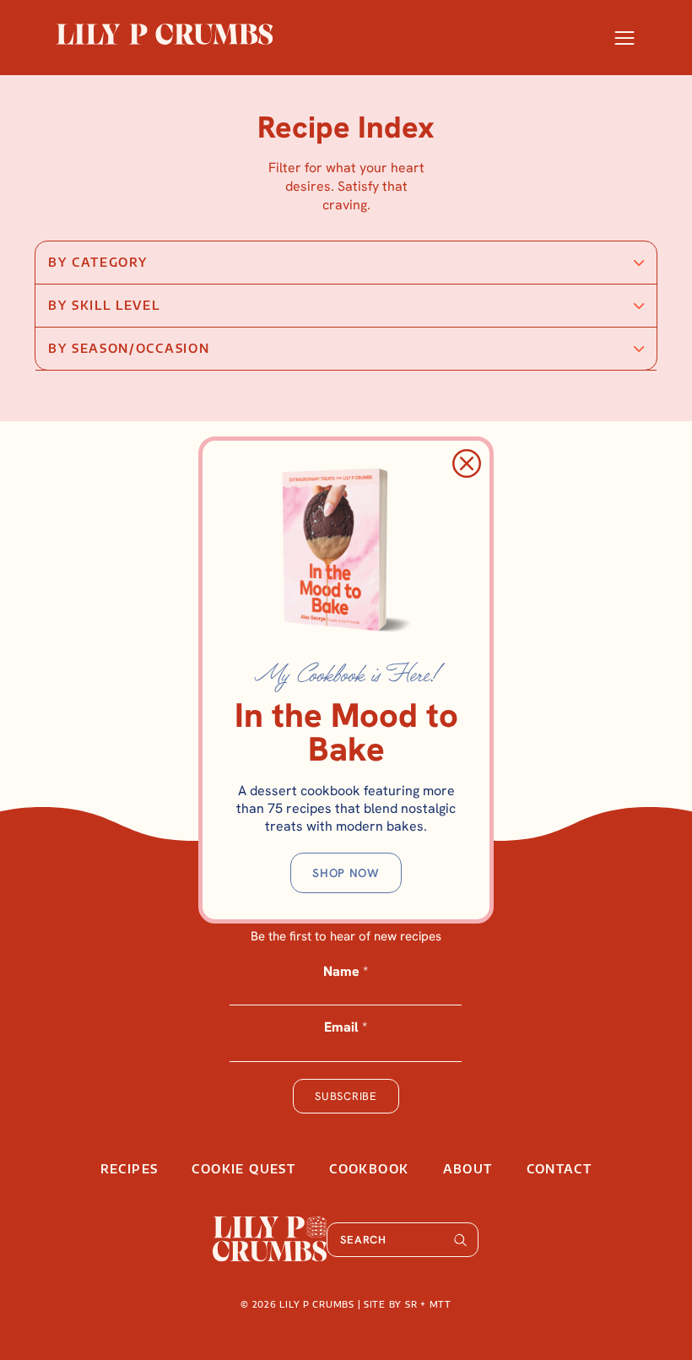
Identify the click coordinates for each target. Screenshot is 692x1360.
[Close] (466, 463)
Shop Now (346, 872)
